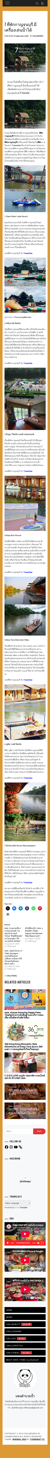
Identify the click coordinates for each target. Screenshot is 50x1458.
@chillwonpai (25, 1181)
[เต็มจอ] (42, 1243)
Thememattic (37, 1439)
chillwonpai (37, 36)
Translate (23, 1207)
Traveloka (27, 253)
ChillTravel (12, 976)
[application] (25, 1234)
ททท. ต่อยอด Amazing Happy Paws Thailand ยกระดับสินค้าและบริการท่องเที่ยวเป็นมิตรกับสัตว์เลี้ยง (23, 1015)
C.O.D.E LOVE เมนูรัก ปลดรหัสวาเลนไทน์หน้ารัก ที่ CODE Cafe (24, 1076)
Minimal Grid (20, 1439)
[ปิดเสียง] (38, 1243)
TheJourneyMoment (22, 317)
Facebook (15, 1158)
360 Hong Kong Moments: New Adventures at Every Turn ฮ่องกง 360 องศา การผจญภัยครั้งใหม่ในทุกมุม (23, 1047)
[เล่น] (8, 1243)
